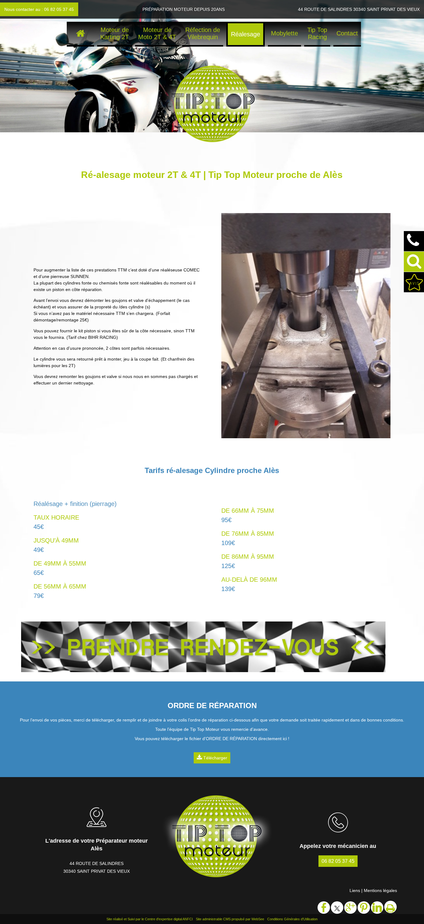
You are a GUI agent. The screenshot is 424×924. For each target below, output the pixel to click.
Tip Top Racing (317, 33)
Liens (355, 890)
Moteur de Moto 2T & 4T (157, 33)
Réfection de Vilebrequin (202, 33)
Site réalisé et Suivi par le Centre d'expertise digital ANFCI (149, 919)
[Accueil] (80, 34)
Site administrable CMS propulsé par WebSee (230, 919)
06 (338, 861)
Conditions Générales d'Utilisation (292, 919)
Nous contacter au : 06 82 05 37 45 (39, 9)
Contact (347, 33)
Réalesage (245, 34)
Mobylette (284, 33)
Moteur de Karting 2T (114, 33)
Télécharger (214, 757)
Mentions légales (380, 890)
